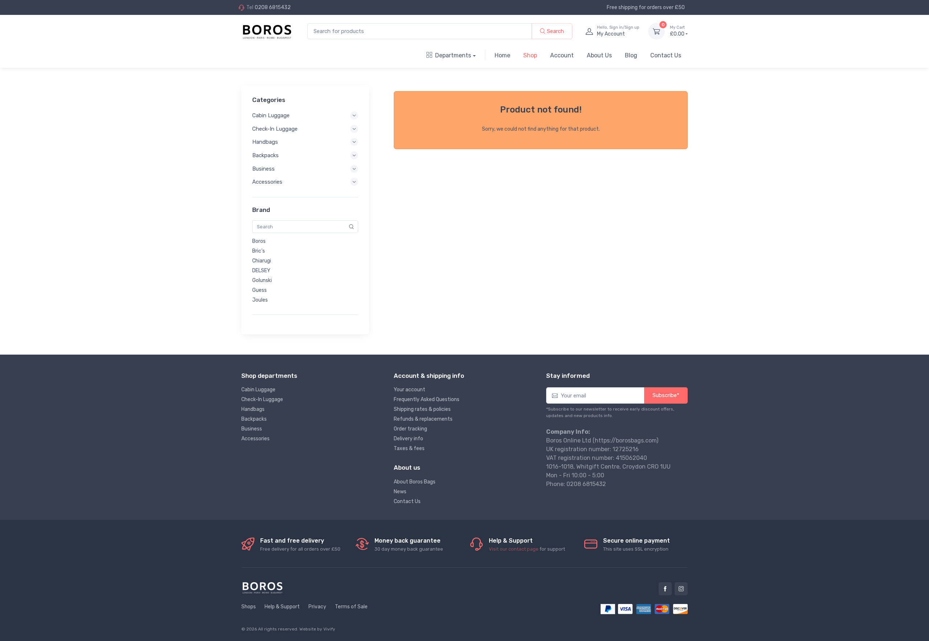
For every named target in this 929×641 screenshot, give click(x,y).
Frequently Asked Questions (426, 399)
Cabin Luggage (258, 390)
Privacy (317, 607)
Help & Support (282, 607)
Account (562, 55)
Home (502, 55)
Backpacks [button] (265, 155)
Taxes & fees (409, 448)
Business (251, 429)
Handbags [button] (265, 142)
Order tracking (410, 429)
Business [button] (263, 169)
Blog (631, 55)
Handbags (253, 409)
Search (554, 31)
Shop (530, 55)
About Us (599, 55)
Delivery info (408, 439)
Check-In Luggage (262, 399)
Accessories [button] (267, 182)
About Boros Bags (414, 482)
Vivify (329, 629)
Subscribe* (665, 395)
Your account (409, 390)
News (400, 492)
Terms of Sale (351, 607)
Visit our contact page (514, 549)
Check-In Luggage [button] (275, 129)
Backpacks (254, 419)
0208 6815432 (273, 7)
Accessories (255, 439)
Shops (248, 607)
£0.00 (677, 31)
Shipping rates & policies (422, 409)
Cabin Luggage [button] (271, 115)
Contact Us (665, 55)
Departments (453, 55)
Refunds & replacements (423, 419)
